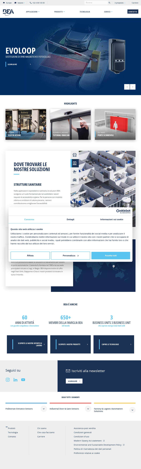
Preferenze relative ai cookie (87, 453)
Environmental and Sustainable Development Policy (97, 444)
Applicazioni (31, 11)
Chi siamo (41, 428)
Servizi (107, 11)
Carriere (135, 3)
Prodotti (58, 11)
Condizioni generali (83, 432)
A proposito (119, 3)
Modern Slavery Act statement (88, 440)
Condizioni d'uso (81, 436)
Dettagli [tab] (70, 219)
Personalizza (69, 255)
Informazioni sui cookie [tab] (111, 219)
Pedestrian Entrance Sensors (19, 408)
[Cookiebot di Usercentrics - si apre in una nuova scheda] (118, 211)
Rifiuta (30, 255)
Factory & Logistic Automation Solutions (108, 409)
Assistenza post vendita (85, 428)
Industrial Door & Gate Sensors (64, 408)
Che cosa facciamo (45, 432)
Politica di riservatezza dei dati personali (92, 449)
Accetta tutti (111, 255)
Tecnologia (85, 11)
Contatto (132, 11)
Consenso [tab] (29, 219)
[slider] (70, 56)
